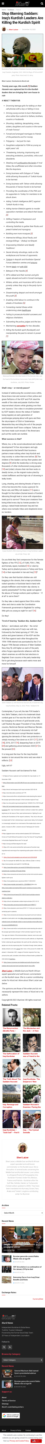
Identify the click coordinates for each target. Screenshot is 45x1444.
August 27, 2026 (19, 1283)
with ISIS (23, 267)
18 (3, 743)
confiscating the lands (26, 163)
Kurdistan (11, 10)
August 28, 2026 (10, 1250)
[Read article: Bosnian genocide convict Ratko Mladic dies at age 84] (6, 1258)
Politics (18, 10)
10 (3, 469)
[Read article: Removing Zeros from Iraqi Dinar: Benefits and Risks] (6, 1279)
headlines (12, 959)
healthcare (26, 310)
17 (36, 740)
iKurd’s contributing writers (13, 1407)
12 (20, 563)
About (4, 1397)
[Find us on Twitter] (4, 1347)
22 (13, 749)
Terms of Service (8, 1401)
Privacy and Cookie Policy (19, 1441)
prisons (34, 262)
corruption (21, 326)
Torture (9, 259)
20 (3, 746)
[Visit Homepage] (22, 3)
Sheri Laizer (13, 29)
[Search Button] (42, 3)
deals (14, 267)
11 (31, 490)
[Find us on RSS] (10, 1347)
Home (4, 10)
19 (17, 743)
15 (35, 572)
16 (34, 611)
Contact (28, 1430)
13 (28, 566)
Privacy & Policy (15, 1430)
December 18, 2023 (29, 29)
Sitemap (5, 1404)
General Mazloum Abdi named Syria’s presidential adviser (19, 1245)
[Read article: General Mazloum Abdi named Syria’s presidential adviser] (7, 1373)
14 (3, 572)
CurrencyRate (38, 1299)
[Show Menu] (3, 3)
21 (37, 746)
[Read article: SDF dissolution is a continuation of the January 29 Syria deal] (6, 1269)
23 (11, 760)
